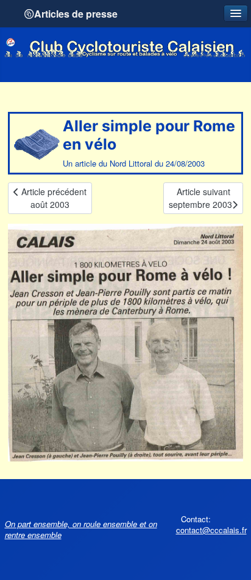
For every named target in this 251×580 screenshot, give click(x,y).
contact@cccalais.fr (211, 530)
